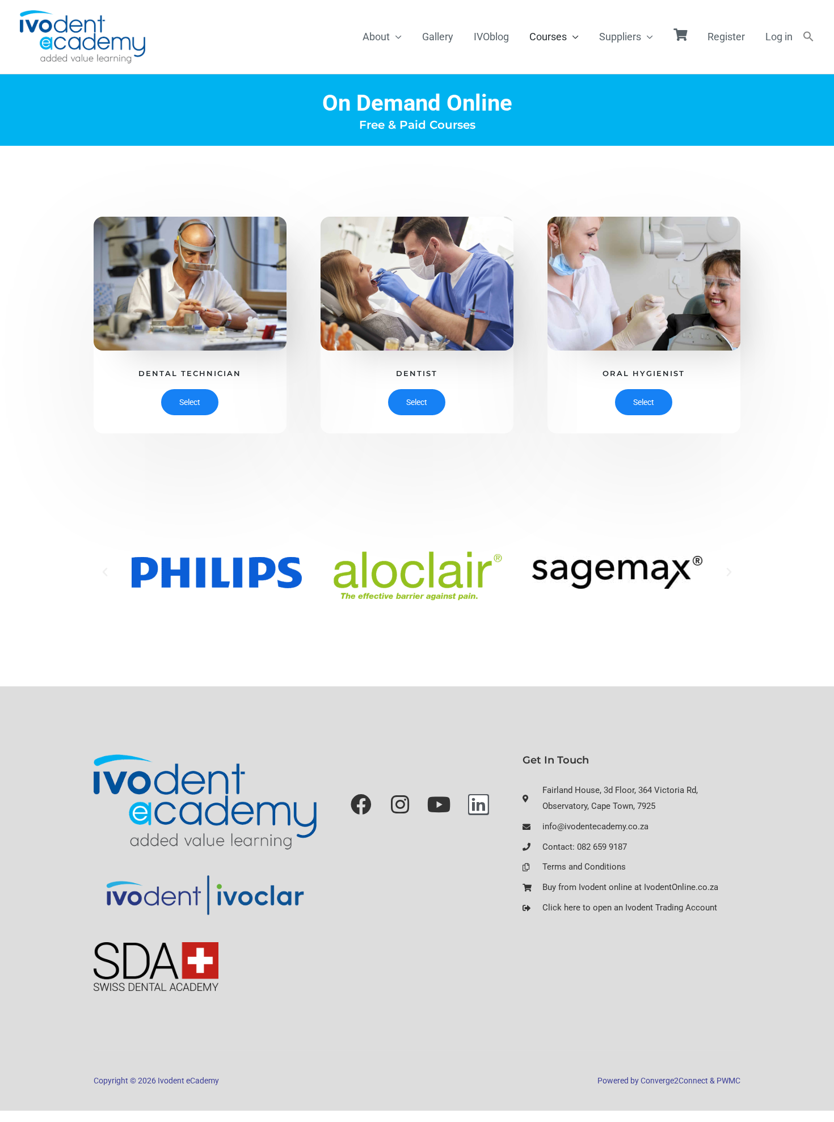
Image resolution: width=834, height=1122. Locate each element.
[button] (808, 37)
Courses (548, 37)
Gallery (437, 37)
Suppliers (620, 37)
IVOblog (491, 37)
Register (726, 37)
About (376, 37)
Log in (779, 37)
